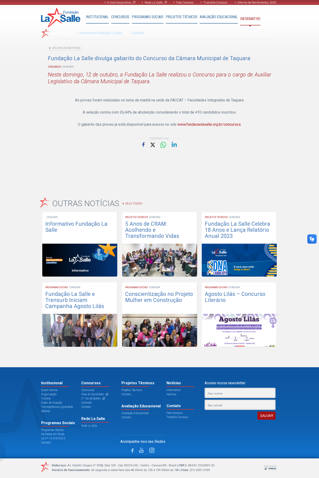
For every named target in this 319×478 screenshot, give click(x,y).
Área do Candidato (92, 394)
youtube (141, 450)
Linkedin (174, 144)
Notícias (138, 33)
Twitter (152, 144)
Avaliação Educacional (219, 17)
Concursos (120, 17)
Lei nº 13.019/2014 (53, 438)
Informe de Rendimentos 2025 (256, 2)
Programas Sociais (147, 17)
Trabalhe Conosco (215, 2)
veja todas (133, 203)
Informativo (250, 19)
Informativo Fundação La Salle (101, 33)
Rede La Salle (154, 2)
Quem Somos (49, 390)
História (46, 398)
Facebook (143, 144)
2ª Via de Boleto (90, 398)
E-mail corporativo (119, 2)
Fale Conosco (184, 2)
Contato (46, 442)
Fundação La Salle (60, 17)
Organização (49, 394)
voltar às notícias (66, 48)
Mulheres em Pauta (52, 434)
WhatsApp (163, 145)
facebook (132, 450)
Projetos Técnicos (181, 17)
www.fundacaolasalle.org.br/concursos (209, 124)
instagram (151, 450)
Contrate (86, 402)
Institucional (97, 17)
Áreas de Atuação (51, 402)
